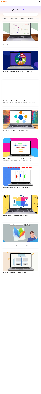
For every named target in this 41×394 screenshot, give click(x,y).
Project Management (30, 18)
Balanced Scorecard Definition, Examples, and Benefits (16, 215)
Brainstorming (5, 18)
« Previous (17, 281)
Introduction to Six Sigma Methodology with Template (16, 130)
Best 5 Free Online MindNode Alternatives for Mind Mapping (17, 244)
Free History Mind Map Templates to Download (14, 43)
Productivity (22, 18)
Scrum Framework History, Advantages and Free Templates (17, 100)
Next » (24, 281)
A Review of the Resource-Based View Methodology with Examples (19, 158)
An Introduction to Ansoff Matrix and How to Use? (15, 272)
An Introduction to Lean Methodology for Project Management (18, 71)
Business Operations (14, 18)
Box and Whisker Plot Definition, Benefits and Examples (16, 187)
